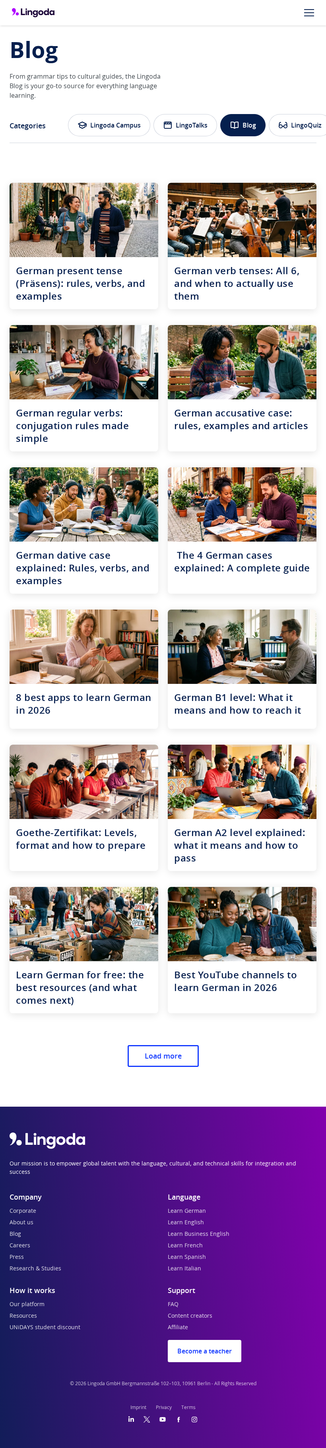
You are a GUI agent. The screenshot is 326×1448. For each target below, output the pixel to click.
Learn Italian (184, 1269)
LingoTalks (192, 125)
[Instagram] (194, 1419)
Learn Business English (198, 1234)
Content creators (190, 1316)
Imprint (138, 1407)
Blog (249, 125)
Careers (20, 1246)
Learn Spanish (187, 1257)
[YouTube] (162, 1419)
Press (17, 1257)
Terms (188, 1407)
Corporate (23, 1211)
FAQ (173, 1304)
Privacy (164, 1407)
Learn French (185, 1246)
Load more (163, 1056)
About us (21, 1222)
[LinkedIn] (131, 1419)
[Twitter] (146, 1419)
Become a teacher (204, 1351)
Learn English (186, 1222)
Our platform (27, 1304)
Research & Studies (35, 1269)
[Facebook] (178, 1419)
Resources (23, 1316)
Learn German (187, 1211)
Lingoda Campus (115, 125)
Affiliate (178, 1327)
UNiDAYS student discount (45, 1327)
